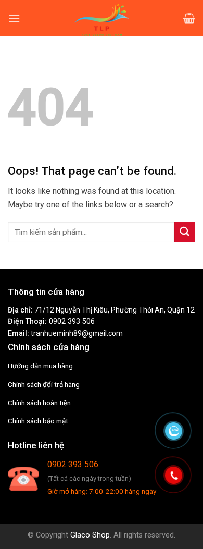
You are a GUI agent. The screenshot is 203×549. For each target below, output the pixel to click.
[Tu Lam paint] (101, 18)
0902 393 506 (72, 321)
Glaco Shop (90, 535)
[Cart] (189, 18)
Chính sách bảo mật (38, 421)
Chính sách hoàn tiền (39, 402)
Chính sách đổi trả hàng (44, 384)
